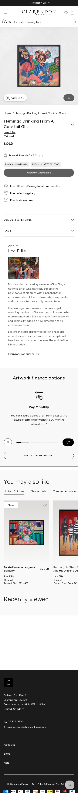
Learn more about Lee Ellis (23, 354)
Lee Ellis (9, 132)
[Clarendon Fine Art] (39, 683)
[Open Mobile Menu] (5, 13)
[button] (72, 124)
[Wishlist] (66, 12)
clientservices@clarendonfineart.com (27, 727)
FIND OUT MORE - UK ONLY (39, 455)
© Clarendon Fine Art (18, 784)
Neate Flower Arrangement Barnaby (21, 569)
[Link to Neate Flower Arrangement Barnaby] (26, 532)
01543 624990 (16, 721)
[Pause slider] (8, 442)
